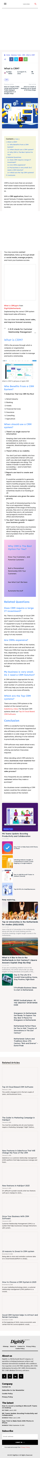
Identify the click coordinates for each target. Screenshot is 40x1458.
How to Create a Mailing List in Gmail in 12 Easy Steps (28, 88)
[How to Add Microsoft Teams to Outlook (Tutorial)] (7, 875)
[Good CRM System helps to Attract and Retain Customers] (20, 1304)
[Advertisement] (20, 29)
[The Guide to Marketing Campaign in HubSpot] (20, 1107)
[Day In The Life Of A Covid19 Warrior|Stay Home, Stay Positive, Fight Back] (7, 980)
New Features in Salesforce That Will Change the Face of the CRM (18, 1151)
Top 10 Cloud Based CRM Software (17, 1087)
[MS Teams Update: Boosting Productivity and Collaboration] (20, 817)
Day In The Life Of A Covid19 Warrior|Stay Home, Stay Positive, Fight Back (26, 977)
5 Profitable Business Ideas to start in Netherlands (25, 989)
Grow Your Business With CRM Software (15, 1217)
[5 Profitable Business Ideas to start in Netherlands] (7, 992)
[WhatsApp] (25, 59)
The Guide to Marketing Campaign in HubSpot (18, 1118)
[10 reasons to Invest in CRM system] (20, 1240)
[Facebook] (11, 59)
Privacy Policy (25, 1447)
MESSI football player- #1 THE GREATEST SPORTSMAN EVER (25, 1002)
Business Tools (16, 55)
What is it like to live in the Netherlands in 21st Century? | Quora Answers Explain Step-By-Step (19, 960)
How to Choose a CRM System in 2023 (19, 1282)
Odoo (15, 709)
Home (8, 55)
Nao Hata (10, 72)
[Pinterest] (21, 59)
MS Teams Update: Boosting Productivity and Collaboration (16, 834)
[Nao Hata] (5, 73)
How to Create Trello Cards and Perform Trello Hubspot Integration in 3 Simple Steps (11, 90)
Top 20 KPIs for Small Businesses (24, 889)
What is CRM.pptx (11, 306)
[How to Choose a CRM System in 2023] (20, 1271)
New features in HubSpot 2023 (16, 1185)
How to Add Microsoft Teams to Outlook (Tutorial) (24, 875)
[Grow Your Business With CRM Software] (20, 1205)
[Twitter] (16, 59)
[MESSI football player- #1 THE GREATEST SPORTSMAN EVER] (7, 1005)
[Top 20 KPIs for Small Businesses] (7, 889)
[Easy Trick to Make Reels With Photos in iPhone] (7, 847)
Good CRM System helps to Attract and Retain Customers (20, 1316)
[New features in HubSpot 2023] (20, 1175)
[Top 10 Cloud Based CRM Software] (20, 1076)
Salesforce (8, 709)
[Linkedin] (15, 1376)
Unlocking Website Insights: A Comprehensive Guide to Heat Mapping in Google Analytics (23, 861)
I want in (18, 1442)
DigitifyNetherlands (12, 308)
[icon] (4, 55)
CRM (23, 55)
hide (16, 139)
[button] (35, 4)
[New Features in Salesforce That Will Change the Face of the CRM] (20, 1140)
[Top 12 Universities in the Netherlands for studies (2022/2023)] (20, 911)
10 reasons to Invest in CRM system (18, 1251)
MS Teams (5, 1410)
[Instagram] (10, 1376)
